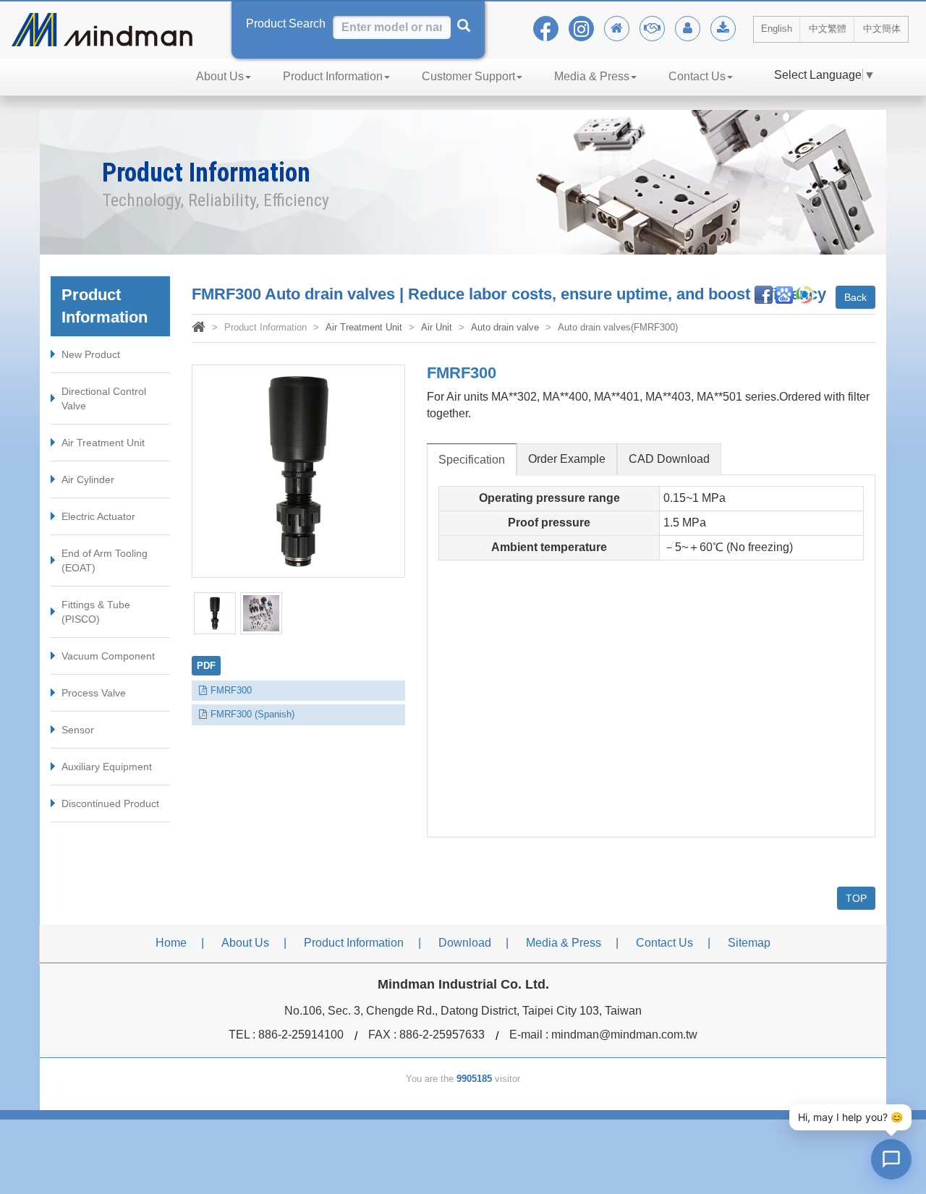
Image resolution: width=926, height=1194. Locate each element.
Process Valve (93, 693)
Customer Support (468, 76)
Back (855, 297)
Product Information (333, 76)
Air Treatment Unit (103, 442)
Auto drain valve (505, 327)
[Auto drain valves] (298, 471)
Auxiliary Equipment (106, 766)
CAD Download (669, 459)
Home (171, 943)
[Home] (198, 328)
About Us (220, 76)
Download (464, 943)
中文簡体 (882, 28)
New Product (90, 354)
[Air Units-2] (261, 613)
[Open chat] (891, 1159)
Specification (471, 459)
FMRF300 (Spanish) (252, 714)
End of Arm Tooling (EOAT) (104, 560)
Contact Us (697, 76)
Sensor (77, 729)
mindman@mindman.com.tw (624, 1034)
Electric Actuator (98, 516)
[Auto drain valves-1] (215, 613)
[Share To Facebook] (764, 294)
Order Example (567, 459)
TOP (856, 898)
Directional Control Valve (103, 398)
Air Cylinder (87, 479)
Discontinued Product (110, 803)
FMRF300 (231, 690)
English (776, 28)
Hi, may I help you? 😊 (850, 1117)
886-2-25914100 (301, 1034)
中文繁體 (827, 28)
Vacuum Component (108, 656)
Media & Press (591, 76)
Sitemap (749, 943)
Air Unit (436, 327)
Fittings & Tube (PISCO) (95, 612)
